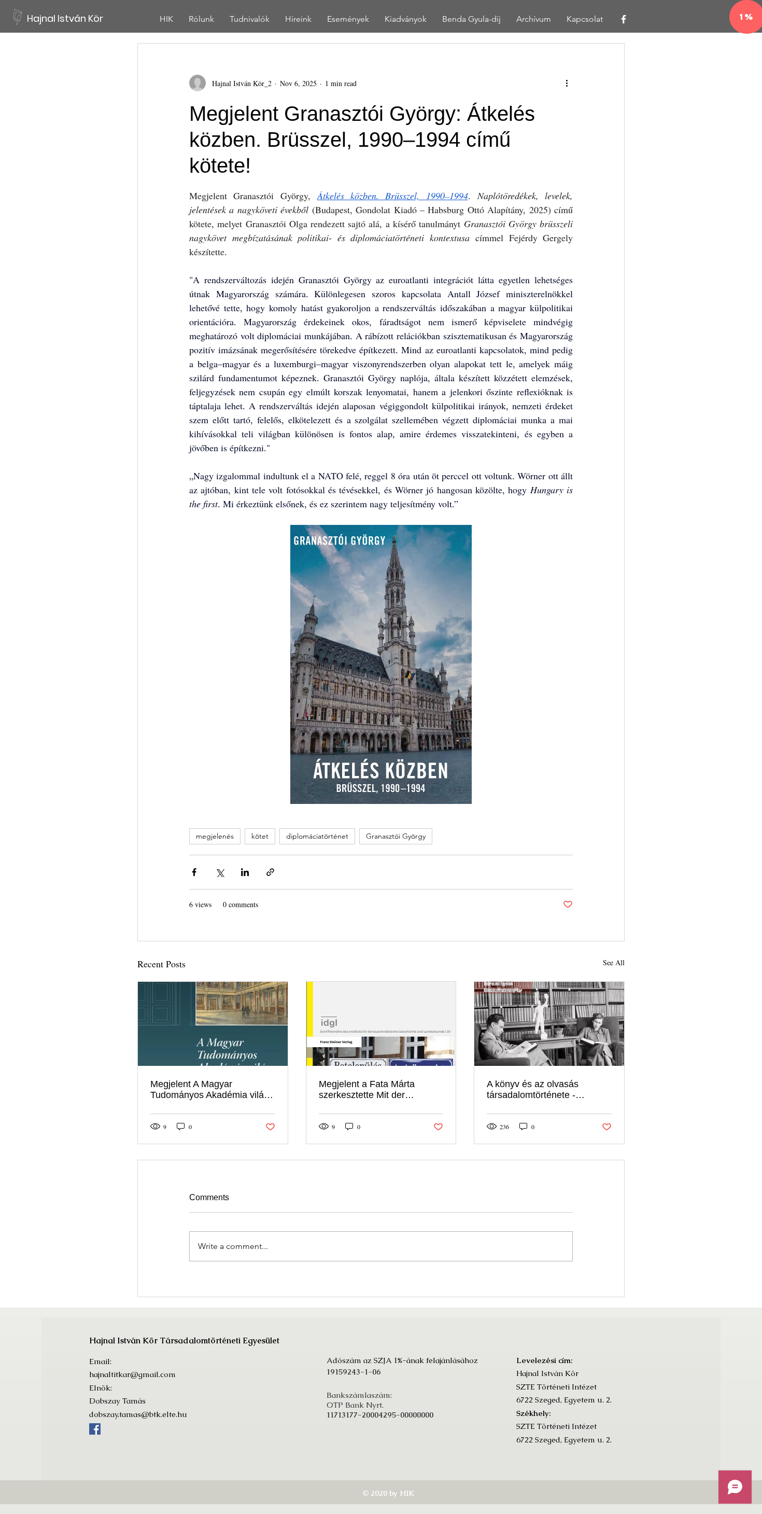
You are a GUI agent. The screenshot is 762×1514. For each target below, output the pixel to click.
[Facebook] (95, 1429)
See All (614, 962)
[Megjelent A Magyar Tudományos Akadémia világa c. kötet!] (213, 1024)
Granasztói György (396, 836)
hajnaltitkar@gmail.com (132, 1374)
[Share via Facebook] (194, 872)
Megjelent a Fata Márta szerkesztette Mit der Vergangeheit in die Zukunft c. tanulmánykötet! (380, 1090)
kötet (260, 836)
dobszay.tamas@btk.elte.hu (138, 1414)
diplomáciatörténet (317, 836)
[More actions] (566, 83)
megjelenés (215, 836)
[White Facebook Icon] (623, 19)
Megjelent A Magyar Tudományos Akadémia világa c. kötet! (212, 1090)
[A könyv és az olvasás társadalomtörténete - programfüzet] (549, 1024)
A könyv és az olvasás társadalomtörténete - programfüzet (532, 1090)
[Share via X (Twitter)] (219, 872)
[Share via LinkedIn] (245, 872)
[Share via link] (270, 872)
